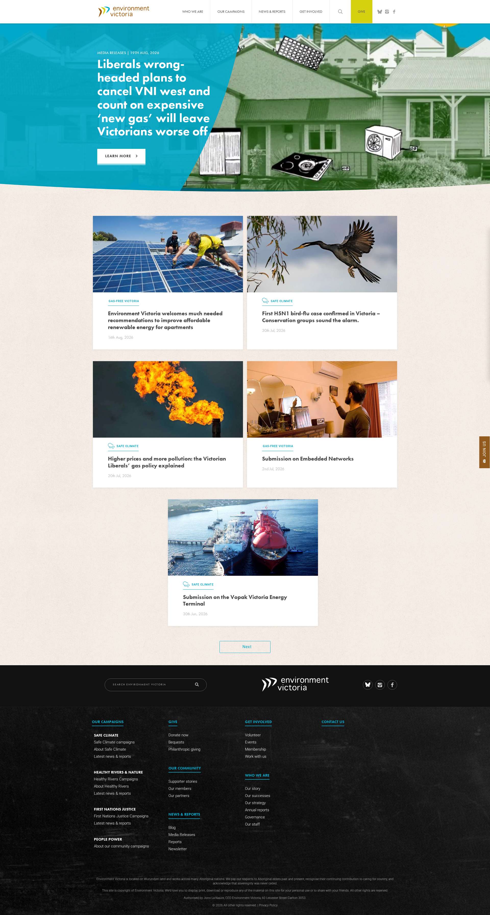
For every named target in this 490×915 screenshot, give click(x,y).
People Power (108, 839)
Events (250, 742)
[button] (484, 452)
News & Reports (272, 11)
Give (361, 11)
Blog (172, 827)
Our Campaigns (230, 11)
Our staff (252, 824)
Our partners (178, 795)
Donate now (178, 735)
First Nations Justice (115, 809)
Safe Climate (106, 735)
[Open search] (340, 11)
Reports (175, 842)
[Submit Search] (197, 684)
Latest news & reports (112, 756)
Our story (252, 788)
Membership (255, 749)
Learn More (118, 156)
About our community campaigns (121, 846)
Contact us (333, 721)
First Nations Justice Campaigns (121, 816)
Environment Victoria (124, 11)
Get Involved (311, 11)
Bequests (176, 742)
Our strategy (255, 803)
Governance (255, 817)
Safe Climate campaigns (114, 742)
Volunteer (253, 735)
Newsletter (177, 849)
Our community (184, 768)
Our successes (257, 795)
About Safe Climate (110, 749)
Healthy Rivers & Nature (118, 772)
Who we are (192, 11)
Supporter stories (182, 781)
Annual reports (257, 810)
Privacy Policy (268, 905)
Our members (179, 788)
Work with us (255, 756)
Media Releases (181, 834)
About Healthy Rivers (111, 786)
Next (247, 646)
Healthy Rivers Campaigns (116, 779)
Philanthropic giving (184, 749)
